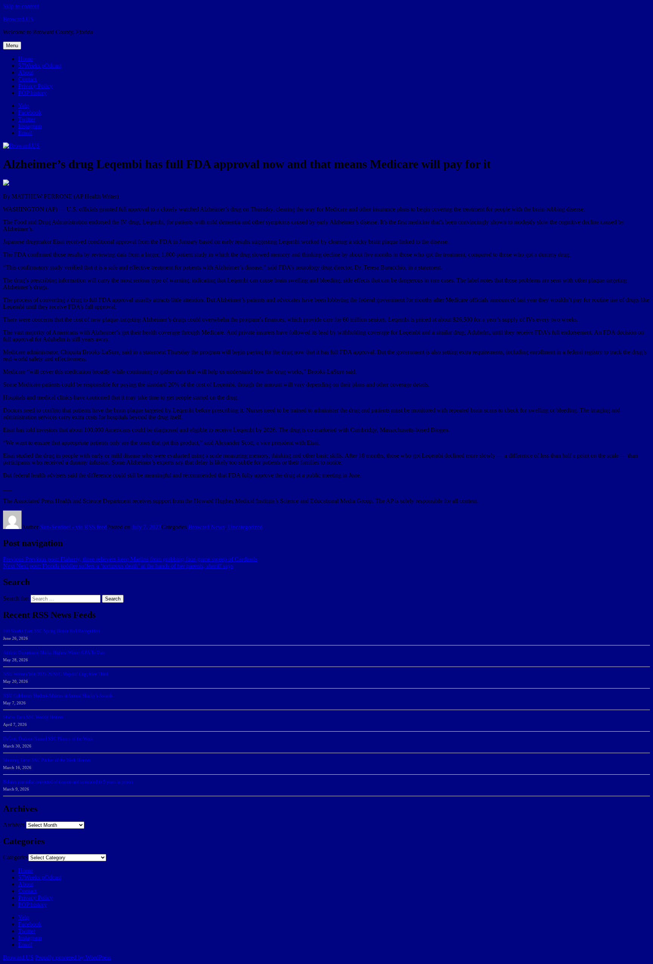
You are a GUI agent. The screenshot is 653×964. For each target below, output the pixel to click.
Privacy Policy (35, 86)
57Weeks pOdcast (39, 65)
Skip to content (21, 6)
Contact (27, 79)
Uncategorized (245, 527)
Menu (12, 45)
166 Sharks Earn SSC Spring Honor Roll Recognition (51, 631)
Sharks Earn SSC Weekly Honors (33, 717)
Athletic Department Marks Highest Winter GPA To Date (54, 652)
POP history (32, 93)
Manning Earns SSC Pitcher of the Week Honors (47, 760)
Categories (15, 857)
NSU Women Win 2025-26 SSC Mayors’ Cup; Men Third (55, 674)
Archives (14, 825)
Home (25, 59)
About (25, 72)
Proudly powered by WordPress (73, 957)
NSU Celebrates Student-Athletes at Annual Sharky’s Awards (58, 695)
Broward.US (18, 19)
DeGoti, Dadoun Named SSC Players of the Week (48, 738)
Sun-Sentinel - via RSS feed (73, 527)
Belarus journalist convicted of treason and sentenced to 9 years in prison (68, 782)
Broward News (206, 527)
